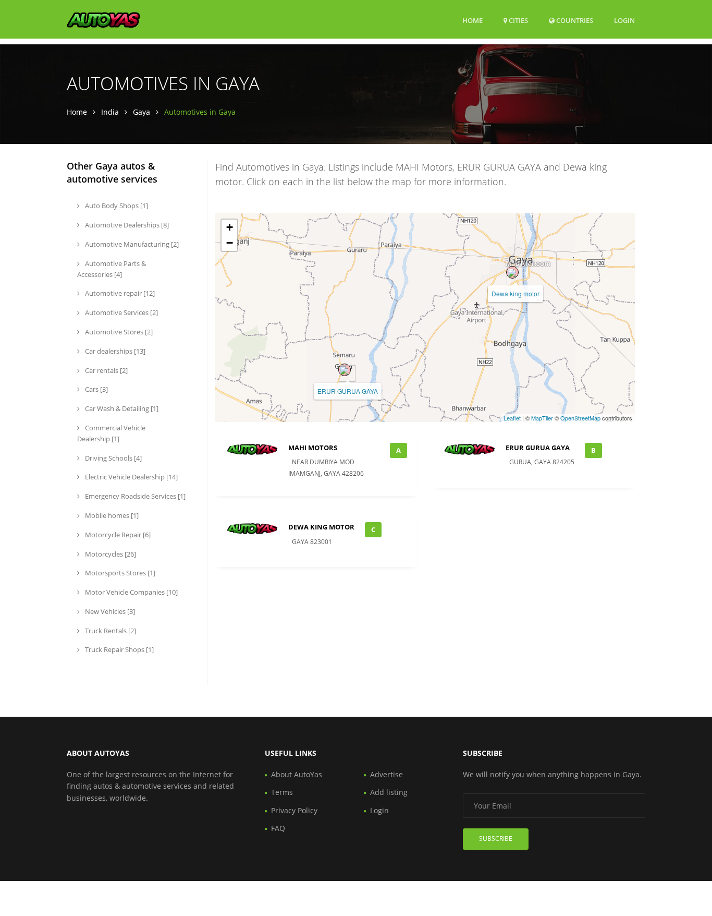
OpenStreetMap (580, 418)
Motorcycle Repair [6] (117, 534)
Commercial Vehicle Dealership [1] (111, 433)
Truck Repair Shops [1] (118, 649)
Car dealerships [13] (114, 351)
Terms (282, 792)
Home (472, 20)
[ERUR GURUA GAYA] (344, 370)
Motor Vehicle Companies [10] (130, 592)
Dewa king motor (515, 293)
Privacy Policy (294, 810)
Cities (517, 20)
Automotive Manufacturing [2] (131, 244)
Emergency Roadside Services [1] (134, 496)
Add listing (389, 792)
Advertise (386, 774)
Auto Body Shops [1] (115, 205)
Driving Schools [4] (112, 458)
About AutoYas (296, 774)
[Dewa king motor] (512, 272)
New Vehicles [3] (109, 611)
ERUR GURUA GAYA (347, 391)
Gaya (141, 112)
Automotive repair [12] (119, 293)
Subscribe (495, 838)
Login (624, 20)
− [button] (229, 242)
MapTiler (542, 418)
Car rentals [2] (105, 370)
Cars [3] (95, 389)
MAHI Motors (312, 447)
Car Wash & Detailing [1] (120, 408)
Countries (574, 20)
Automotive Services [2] (120, 312)
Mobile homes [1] (111, 515)
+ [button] (229, 227)
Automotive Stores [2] (118, 331)
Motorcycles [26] (109, 554)
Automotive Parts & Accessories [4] (111, 269)
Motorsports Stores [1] (119, 572)
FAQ (278, 828)
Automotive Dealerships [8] (126, 225)
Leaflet (512, 418)
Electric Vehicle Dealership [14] (130, 476)
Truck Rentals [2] (109, 630)
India (110, 112)
